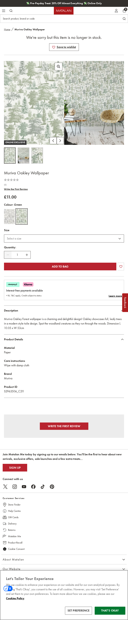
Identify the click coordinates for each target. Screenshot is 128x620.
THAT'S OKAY (110, 610)
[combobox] (64, 238)
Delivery (12, 523)
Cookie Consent (16, 548)
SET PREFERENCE (79, 610)
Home (7, 29)
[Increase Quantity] (26, 254)
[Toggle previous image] (53, 140)
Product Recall (15, 542)
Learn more (115, 296)
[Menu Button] (3, 10)
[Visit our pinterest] (52, 486)
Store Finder (14, 504)
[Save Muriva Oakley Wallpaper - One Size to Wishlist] (53, 47)
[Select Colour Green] (21, 216)
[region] (64, 595)
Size (6, 230)
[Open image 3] (37, 156)
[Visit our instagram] (14, 486)
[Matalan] (64, 10)
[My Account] (116, 10)
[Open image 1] (10, 156)
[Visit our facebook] (33, 486)
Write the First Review (16, 189)
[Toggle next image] (60, 140)
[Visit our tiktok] (42, 486)
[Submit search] (11, 10)
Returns (12, 530)
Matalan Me (14, 536)
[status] (17, 254)
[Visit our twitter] (5, 486)
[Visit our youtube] (24, 486)
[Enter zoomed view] (58, 66)
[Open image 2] (23, 156)
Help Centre (14, 510)
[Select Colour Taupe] (9, 216)
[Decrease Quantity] (8, 254)
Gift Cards (13, 517)
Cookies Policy (15, 598)
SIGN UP (15, 468)
